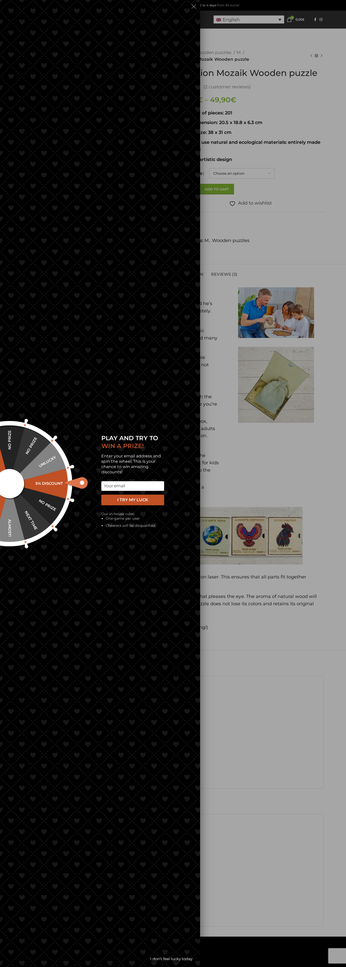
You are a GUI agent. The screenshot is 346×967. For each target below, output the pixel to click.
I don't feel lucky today (171, 958)
